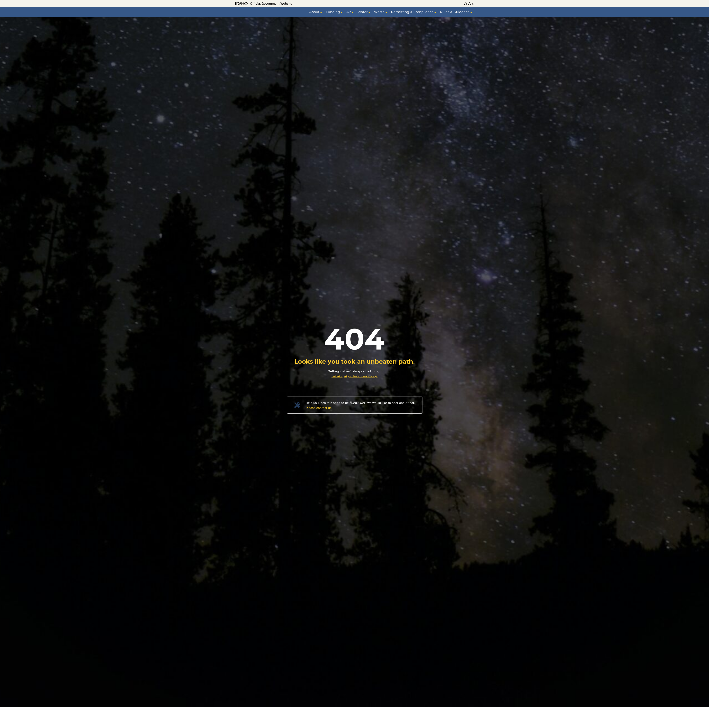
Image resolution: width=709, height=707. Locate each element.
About (314, 12)
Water (362, 12)
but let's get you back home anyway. (355, 376)
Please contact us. (319, 408)
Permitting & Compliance (412, 12)
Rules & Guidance (455, 12)
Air (348, 12)
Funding (333, 12)
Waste (379, 12)
